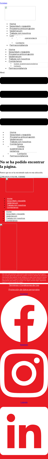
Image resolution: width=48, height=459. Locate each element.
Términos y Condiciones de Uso (24, 285)
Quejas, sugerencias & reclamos (25, 39)
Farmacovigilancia (19, 45)
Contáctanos (15, 61)
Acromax (3, 3)
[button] (24, 100)
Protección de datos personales (24, 289)
